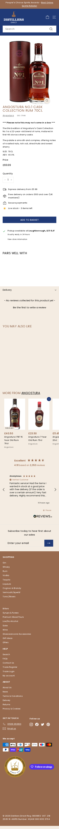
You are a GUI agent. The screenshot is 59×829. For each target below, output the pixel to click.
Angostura (8, 115)
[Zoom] (47, 100)
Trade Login (9, 671)
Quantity (8, 173)
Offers (5, 642)
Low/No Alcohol (10, 621)
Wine (5, 629)
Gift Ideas (7, 638)
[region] (29, 489)
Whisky (6, 567)
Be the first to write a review (29, 307)
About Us (7, 687)
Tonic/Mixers (9, 596)
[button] (29, 307)
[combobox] (29, 29)
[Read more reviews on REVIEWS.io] (42, 517)
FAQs (5, 658)
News (5, 691)
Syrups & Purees (11, 612)
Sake (5, 625)
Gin (4, 562)
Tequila (6, 579)
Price (5, 159)
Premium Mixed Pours (13, 617)
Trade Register (10, 667)
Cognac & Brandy (12, 588)
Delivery (7, 289)
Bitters (6, 608)
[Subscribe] (48, 543)
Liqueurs (7, 584)
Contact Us (8, 663)
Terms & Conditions (13, 696)
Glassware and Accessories (17, 634)
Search (6, 654)
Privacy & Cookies (12, 708)
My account (9, 675)
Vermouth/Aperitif (11, 592)
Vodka (6, 575)
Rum (5, 571)
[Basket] (47, 17)
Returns (6, 704)
